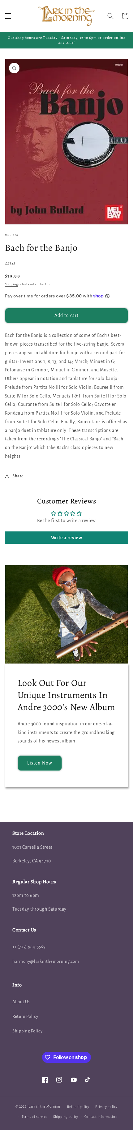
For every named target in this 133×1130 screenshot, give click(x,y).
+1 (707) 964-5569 (29, 946)
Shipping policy (65, 1117)
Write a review (66, 537)
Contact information (101, 1117)
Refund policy (78, 1107)
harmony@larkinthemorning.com (45, 961)
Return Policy (25, 1016)
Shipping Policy (27, 1031)
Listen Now (39, 762)
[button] (8, 16)
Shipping (11, 284)
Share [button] (18, 476)
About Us (21, 1001)
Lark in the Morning (44, 1106)
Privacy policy (106, 1107)
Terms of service (34, 1117)
